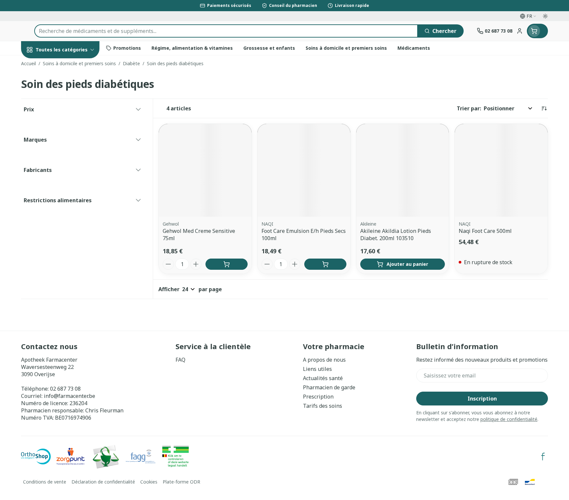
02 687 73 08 (65, 388)
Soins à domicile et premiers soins (63, 193)
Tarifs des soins (322, 405)
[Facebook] (543, 456)
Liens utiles (317, 369)
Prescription (318, 396)
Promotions (41, 65)
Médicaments (63, 232)
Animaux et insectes (63, 214)
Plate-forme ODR (181, 482)
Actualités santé (323, 378)
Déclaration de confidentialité (103, 482)
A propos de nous (324, 359)
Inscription (482, 398)
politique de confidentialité (508, 419)
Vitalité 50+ (63, 154)
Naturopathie (63, 172)
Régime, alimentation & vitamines (63, 112)
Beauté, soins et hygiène (63, 85)
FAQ (180, 359)
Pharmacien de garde (329, 387)
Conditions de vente (44, 482)
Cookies (148, 482)
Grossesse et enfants (63, 136)
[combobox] (226, 31)
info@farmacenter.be (69, 396)
